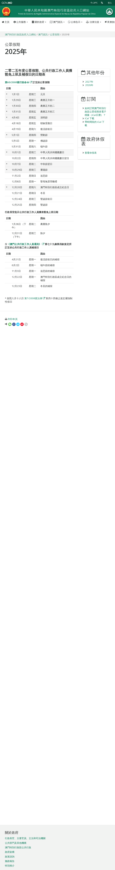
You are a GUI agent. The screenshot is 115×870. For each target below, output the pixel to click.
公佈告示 (75, 22)
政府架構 (9, 852)
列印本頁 (13, 319)
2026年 (89, 85)
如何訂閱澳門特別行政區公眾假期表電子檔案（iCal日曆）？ (95, 112)
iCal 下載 (89, 118)
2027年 (89, 81)
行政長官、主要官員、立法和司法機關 (25, 838)
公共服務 (21, 22)
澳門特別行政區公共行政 (18, 847)
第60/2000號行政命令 (17, 82)
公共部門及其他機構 (15, 842)
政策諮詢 (9, 856)
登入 (110, 2)
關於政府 (39, 22)
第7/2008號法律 (33, 298)
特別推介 (9, 865)
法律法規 (94, 22)
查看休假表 (91, 152)
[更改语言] (102, 3)
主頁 (6, 22)
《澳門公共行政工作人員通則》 (24, 244)
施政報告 (9, 861)
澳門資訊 (57, 22)
